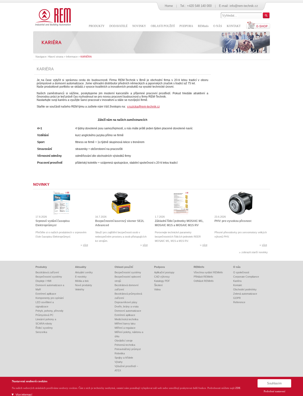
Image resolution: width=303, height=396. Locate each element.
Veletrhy (79, 289)
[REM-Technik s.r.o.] (52, 16)
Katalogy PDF (162, 280)
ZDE (238, 388)
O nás (237, 267)
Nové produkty (83, 285)
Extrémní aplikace (46, 293)
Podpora (159, 267)
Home (169, 6)
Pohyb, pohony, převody (49, 310)
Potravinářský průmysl (128, 349)
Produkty (41, 267)
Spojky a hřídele (124, 357)
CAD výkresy (162, 276)
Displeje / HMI (43, 280)
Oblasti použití (124, 267)
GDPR (237, 298)
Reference (239, 302)
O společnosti (241, 272)
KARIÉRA (86, 56)
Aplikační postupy (164, 272)
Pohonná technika (125, 344)
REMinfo (199, 267)
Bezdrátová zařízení (47, 272)
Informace (72, 56)
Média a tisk (82, 280)
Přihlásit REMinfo (203, 276)
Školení (158, 285)
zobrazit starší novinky (254, 252)
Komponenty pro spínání (50, 298)
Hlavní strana (55, 56)
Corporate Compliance (246, 276)
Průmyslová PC (44, 315)
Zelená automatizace (245, 293)
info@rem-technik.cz (244, 6)
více (85, 244)
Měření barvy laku (125, 323)
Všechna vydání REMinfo (208, 272)
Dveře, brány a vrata (126, 306)
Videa (157, 289)
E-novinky (81, 276)
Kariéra (237, 280)
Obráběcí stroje (124, 340)
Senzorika (41, 332)
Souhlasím (274, 383)
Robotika (120, 353)
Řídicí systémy (44, 327)
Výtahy (119, 361)
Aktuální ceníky (84, 272)
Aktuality (80, 267)
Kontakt (237, 285)
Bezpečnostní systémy (49, 276)
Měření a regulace (125, 327)
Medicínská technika (126, 319)
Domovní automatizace (128, 310)
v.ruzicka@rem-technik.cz (143, 106)
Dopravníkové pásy (126, 302)
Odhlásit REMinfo (204, 280)
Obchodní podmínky (245, 289)
